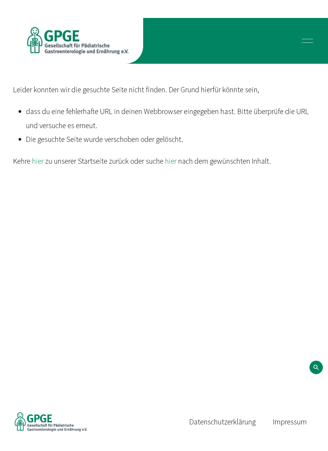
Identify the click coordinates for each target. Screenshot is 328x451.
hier (38, 161)
